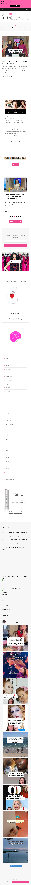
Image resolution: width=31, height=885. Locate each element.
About (7, 358)
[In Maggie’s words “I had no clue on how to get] (15, 638)
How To (7, 402)
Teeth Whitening (9, 465)
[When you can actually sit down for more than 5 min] (15, 824)
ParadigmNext (20, 879)
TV (6, 472)
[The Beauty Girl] (15, 16)
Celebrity (8, 365)
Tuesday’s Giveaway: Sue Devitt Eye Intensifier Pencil (19, 532)
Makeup (7, 409)
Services (8, 439)
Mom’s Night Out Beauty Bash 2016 (9, 599)
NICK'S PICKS (8, 420)
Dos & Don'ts (8, 369)
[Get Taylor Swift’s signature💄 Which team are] (15, 797)
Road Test (8, 435)
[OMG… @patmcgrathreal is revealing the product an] (15, 718)
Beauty (24, 212)
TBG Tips (7, 457)
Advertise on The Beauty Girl (20, 881)
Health (7, 398)
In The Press (5, 59)
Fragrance (8, 384)
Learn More (15, 6)
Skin (6, 442)
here (19, 281)
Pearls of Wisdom (9, 424)
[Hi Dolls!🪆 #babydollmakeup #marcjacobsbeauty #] (15, 691)
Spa (6, 446)
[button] (11, 216)
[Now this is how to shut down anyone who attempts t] (15, 665)
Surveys (7, 454)
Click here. (15, 137)
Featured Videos (9, 380)
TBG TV (7, 461)
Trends (7, 468)
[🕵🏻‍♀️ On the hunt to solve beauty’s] (15, 771)
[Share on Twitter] (9, 76)
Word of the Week (10, 479)
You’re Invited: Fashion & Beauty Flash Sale (11, 588)
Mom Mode (8, 413)
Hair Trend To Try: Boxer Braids (18, 539)
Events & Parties (9, 373)
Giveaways (8, 387)
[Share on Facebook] (7, 76)
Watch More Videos (15, 221)
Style (7, 450)
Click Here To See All (6, 609)
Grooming (8, 391)
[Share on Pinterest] (13, 76)
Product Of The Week (10, 428)
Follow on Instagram (16, 865)
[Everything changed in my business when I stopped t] (15, 744)
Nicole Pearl (7, 211)
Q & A (7, 431)
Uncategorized (9, 476)
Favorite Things (9, 376)
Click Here (15, 164)
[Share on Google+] (11, 76)
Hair (6, 395)
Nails (7, 417)
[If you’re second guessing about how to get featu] (15, 850)
